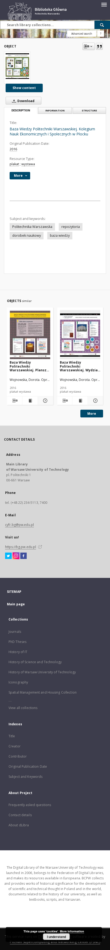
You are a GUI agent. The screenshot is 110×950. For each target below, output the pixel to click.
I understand (56, 936)
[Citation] (99, 46)
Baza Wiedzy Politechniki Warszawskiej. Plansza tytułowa (29, 366)
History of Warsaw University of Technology (42, 672)
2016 (13, 149)
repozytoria (70, 226)
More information (72, 931)
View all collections (23, 708)
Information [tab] (55, 110)
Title (12, 736)
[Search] (102, 25)
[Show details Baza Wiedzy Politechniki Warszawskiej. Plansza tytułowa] (44, 400)
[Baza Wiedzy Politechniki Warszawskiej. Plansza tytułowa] (30, 335)
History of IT (18, 652)
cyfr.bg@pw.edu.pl (19, 524)
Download (25, 101)
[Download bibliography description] (14, 400)
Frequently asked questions (30, 805)
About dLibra (19, 825)
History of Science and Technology (35, 662)
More (91, 413)
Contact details (20, 815)
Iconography (18, 682)
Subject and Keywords (25, 776)
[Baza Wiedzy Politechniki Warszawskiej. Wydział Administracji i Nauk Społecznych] (80, 335)
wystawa (28, 164)
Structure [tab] (89, 110)
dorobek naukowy (26, 235)
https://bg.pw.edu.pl (20, 547)
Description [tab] (20, 110)
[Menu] (104, 4)
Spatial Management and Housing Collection (43, 692)
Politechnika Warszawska (32, 226)
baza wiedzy (60, 235)
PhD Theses (17, 641)
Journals (15, 631)
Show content (24, 88)
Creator (15, 746)
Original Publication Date (28, 766)
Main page (16, 604)
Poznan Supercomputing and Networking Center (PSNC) (55, 942)
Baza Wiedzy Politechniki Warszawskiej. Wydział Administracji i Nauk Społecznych (79, 366)
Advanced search (81, 33)
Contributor (18, 756)
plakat (14, 164)
